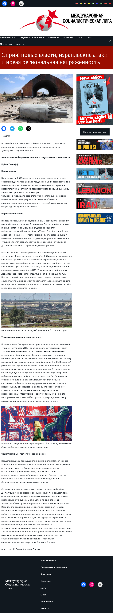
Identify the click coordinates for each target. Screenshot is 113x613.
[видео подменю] (23, 44)
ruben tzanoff (8, 549)
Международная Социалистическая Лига (17, 584)
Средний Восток (31, 549)
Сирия (19, 549)
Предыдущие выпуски (94, 132)
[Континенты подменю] (14, 37)
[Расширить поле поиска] (109, 40)
